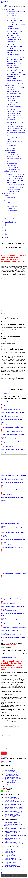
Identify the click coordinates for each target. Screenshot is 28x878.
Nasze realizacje (11, 197)
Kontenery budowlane (10, 855)
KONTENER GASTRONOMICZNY (16, 128)
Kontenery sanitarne (10, 852)
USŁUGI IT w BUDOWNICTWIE (16, 176)
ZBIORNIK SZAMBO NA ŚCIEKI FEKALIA (16, 138)
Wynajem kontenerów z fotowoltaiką (12, 606)
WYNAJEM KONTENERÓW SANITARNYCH (14, 21)
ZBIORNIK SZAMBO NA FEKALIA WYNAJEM (16, 25)
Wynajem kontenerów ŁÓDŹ (12, 827)
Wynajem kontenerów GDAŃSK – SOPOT (13, 805)
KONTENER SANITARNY (14, 100)
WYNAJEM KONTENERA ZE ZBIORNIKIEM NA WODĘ (15, 71)
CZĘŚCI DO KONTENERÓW (12, 171)
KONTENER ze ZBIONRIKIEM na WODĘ (16, 133)
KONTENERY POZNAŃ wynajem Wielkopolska (13, 809)
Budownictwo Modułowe (10, 150)
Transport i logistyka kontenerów (13, 778)
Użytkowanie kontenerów (13, 189)
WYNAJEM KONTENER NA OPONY (17, 74)
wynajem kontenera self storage (14, 80)
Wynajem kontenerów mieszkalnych (12, 490)
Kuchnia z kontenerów (12, 161)
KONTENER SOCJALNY (14, 95)
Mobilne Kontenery (11, 145)
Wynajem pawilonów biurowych (15, 83)
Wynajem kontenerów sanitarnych (12, 427)
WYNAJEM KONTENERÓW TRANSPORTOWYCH (14, 55)
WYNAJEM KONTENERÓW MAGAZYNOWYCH (14, 32)
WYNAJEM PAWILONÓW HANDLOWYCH (14, 64)
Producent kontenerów (10, 770)
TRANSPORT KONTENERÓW (15, 187)
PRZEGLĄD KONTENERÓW (15, 178)
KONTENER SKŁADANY (14, 111)
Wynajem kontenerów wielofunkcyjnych (13, 573)
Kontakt (6, 212)
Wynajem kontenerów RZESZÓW (13, 811)
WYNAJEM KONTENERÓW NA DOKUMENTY (16, 51)
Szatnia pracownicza (12, 165)
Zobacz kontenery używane (9, 657)
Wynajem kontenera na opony (10, 623)
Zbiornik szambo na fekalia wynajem (12, 434)
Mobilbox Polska (8, 875)
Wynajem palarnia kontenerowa (11, 630)
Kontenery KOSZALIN (11, 832)
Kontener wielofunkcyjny (11, 865)
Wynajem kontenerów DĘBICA (13, 838)
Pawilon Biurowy (11, 152)
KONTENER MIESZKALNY (14, 106)
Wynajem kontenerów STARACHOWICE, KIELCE (15, 829)
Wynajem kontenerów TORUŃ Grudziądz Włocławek (15, 836)
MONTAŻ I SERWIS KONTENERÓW (17, 186)
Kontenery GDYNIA (10, 839)
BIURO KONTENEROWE (14, 158)
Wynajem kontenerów (9, 9)
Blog (6, 784)
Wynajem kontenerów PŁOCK (12, 814)
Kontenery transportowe (11, 861)
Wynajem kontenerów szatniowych (12, 482)
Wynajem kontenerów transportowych (13, 539)
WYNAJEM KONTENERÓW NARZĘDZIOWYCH (14, 47)
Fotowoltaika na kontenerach (14, 135)
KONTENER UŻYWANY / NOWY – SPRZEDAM (16, 88)
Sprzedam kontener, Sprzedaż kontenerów (15, 866)
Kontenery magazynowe (11, 858)
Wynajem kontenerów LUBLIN (13, 831)
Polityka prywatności (12, 210)
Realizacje (6, 195)
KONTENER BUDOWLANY (14, 93)
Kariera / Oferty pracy (12, 206)
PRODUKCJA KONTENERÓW (15, 174)
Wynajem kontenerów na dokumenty (12, 532)
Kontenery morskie (10, 856)
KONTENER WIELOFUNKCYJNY (16, 130)
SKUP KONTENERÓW (13, 191)
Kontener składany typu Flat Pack (13, 859)
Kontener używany (10, 863)
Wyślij (4, 753)
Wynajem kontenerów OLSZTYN (13, 841)
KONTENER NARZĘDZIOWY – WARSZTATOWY (15, 108)
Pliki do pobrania (11, 208)
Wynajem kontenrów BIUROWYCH (16, 11)
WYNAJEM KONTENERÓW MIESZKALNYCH (14, 43)
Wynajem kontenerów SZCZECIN (13, 812)
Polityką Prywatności (7, 748)
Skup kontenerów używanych (12, 777)
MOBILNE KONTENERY (14, 169)
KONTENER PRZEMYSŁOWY (15, 126)
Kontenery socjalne (10, 854)
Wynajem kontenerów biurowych (11, 405)
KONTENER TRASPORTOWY (15, 113)
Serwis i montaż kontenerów (12, 775)
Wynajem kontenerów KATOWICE (14, 807)
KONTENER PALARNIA (13, 147)
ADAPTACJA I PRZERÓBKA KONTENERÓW (15, 181)
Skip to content (4, 1)
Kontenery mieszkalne (10, 851)
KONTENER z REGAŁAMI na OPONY (15, 142)
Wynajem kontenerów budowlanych (12, 412)
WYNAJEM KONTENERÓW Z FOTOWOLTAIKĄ (15, 68)
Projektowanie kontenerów (11, 774)
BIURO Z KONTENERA (13, 156)
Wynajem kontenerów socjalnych (11, 419)
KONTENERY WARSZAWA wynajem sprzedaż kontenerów (14, 799)
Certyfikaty (9, 204)
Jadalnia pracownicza (12, 163)
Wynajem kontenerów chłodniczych (12, 523)
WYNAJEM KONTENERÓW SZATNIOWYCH (14, 40)
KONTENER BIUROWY (13, 91)
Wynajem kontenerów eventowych (15, 57)
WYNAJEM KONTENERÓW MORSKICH (14, 29)
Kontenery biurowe (10, 849)
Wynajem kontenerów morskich (11, 442)
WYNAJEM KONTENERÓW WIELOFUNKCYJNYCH (14, 60)
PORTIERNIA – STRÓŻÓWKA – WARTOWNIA (15, 103)
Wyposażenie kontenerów (10, 193)
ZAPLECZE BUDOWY (13, 167)
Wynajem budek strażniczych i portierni (13, 475)
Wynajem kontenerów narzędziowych (13, 497)
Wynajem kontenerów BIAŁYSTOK (14, 834)
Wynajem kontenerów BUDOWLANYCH (12, 14)
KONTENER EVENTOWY (14, 119)
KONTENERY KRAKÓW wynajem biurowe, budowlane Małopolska (14, 802)
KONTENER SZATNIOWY (14, 121)
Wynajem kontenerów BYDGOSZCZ (14, 844)
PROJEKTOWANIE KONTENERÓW (17, 184)
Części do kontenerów (10, 771)
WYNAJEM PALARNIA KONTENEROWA (13, 77)
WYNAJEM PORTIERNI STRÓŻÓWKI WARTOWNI (14, 36)
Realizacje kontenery (10, 768)
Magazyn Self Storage (8, 218)
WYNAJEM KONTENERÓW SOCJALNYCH (14, 17)
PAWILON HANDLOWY (13, 154)
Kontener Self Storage (12, 148)
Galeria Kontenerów (12, 199)
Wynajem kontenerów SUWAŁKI (13, 842)
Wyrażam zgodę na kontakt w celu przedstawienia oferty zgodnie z (15, 748)
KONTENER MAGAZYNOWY (15, 96)
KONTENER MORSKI (13, 98)
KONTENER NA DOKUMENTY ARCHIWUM (15, 123)
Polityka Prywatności (10, 782)
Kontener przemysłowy (11, 862)
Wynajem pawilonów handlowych (15, 82)
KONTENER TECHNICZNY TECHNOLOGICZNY (14, 116)
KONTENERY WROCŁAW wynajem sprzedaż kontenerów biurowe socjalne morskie (14, 824)
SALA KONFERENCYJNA (14, 160)
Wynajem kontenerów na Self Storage (13, 637)
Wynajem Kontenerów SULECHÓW (14, 815)
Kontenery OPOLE (10, 817)
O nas (5, 200)
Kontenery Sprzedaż (9, 85)
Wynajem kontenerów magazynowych (13, 449)
